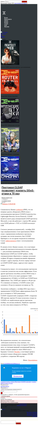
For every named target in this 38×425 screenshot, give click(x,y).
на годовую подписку (21, 3)
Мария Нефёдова (7, 198)
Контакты (34, 416)
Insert (18, 423)
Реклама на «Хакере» (32, 415)
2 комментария (6, 201)
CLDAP (6, 363)
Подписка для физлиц (32, 412)
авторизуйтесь (5, 386)
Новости (17, 363)
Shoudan (17, 352)
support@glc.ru (23, 404)
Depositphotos (32, 360)
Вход (36, 2)
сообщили (19, 209)
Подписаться (17, 376)
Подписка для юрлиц (32, 413)
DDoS (9, 363)
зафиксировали (11, 241)
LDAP (13, 363)
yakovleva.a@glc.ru (22, 405)
